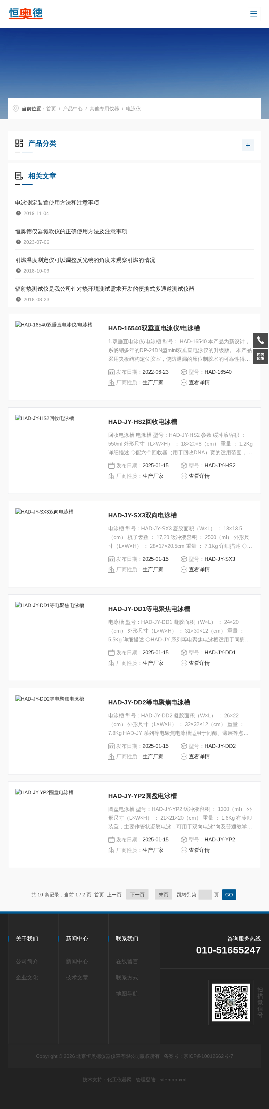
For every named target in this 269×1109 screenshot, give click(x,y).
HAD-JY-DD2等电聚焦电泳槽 (149, 702)
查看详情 (199, 382)
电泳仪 (133, 108)
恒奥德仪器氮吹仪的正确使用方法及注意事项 (71, 231)
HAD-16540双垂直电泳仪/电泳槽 (154, 328)
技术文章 (77, 977)
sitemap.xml (173, 1079)
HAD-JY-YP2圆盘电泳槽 (142, 795)
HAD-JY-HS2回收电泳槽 (142, 421)
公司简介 (27, 961)
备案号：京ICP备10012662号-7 (198, 1056)
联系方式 (127, 977)
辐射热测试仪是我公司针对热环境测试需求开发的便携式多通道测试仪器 (104, 289)
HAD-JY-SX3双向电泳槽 (142, 515)
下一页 (137, 894)
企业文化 (27, 977)
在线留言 (127, 961)
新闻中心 (77, 961)
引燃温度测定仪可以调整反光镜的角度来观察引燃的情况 (85, 260)
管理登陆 (146, 1079)
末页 (163, 894)
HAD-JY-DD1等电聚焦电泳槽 (149, 608)
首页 (51, 108)
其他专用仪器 (104, 108)
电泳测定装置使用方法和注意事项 (57, 203)
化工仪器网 (119, 1079)
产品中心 (73, 108)
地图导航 (127, 994)
